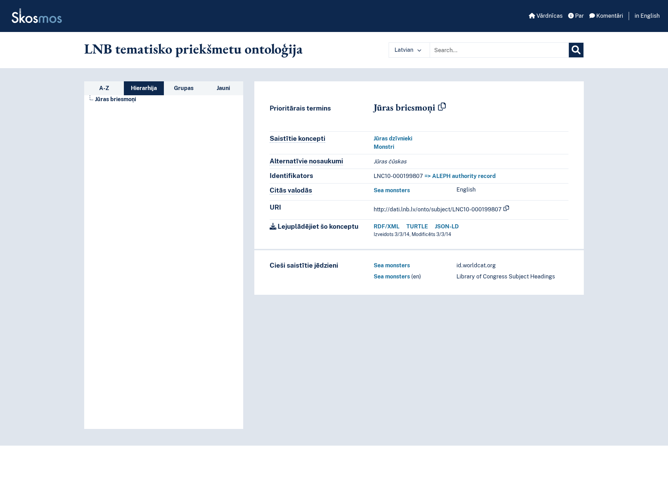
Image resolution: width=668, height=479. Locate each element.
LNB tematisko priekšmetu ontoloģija (193, 49)
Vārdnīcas (549, 16)
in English (647, 16)
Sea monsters (392, 190)
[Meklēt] (576, 50)
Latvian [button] (405, 50)
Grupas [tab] (183, 88)
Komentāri (609, 16)
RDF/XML (386, 226)
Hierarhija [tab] (144, 88)
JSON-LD (447, 226)
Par (579, 16)
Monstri (384, 147)
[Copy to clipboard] (441, 107)
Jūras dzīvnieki (393, 138)
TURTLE (417, 226)
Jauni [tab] (223, 88)
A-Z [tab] (104, 88)
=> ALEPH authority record (460, 176)
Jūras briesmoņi (115, 99)
